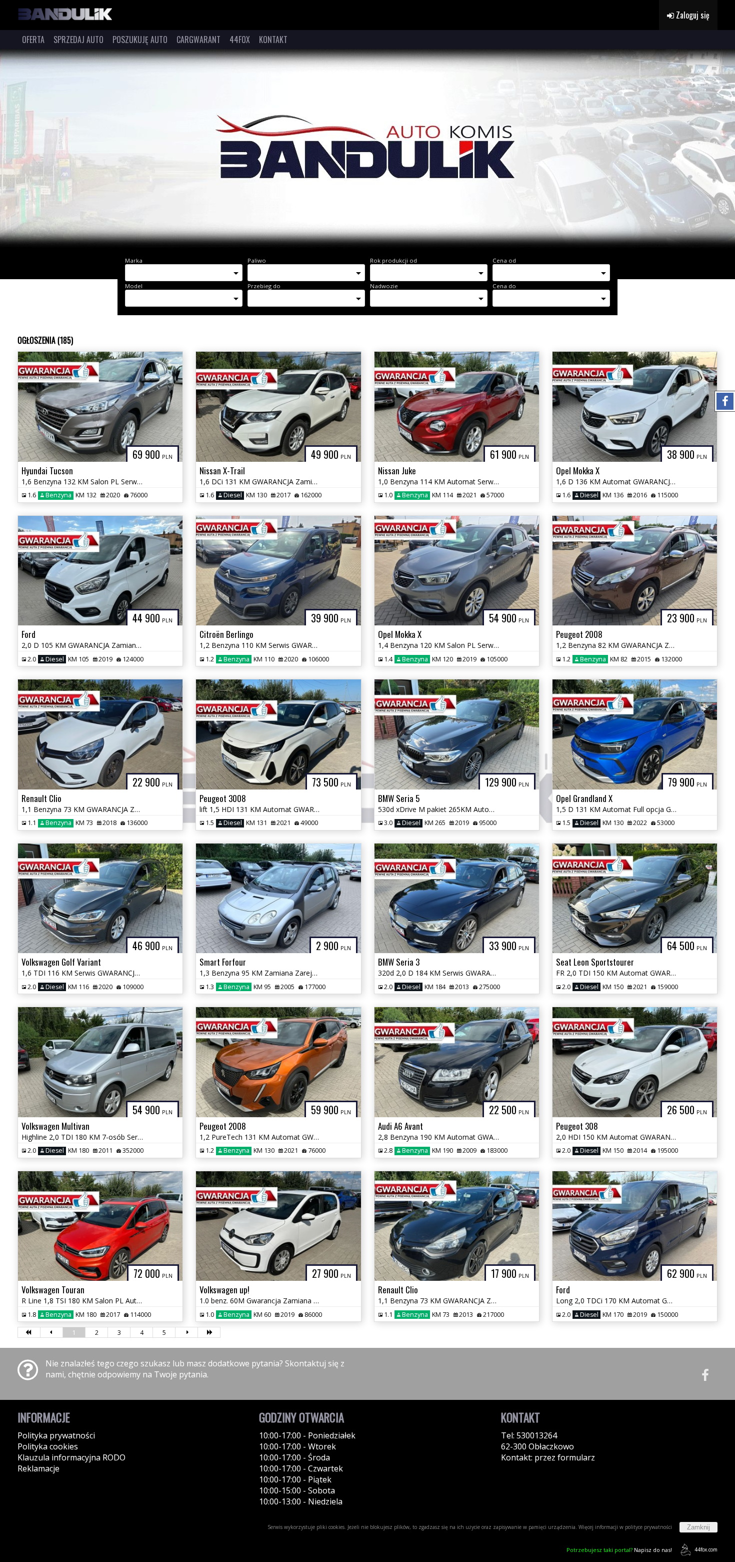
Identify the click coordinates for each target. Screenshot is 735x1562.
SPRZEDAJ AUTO (79, 40)
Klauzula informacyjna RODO (72, 1457)
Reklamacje (39, 1468)
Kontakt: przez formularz (548, 1457)
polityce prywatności (648, 1526)
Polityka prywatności (56, 1435)
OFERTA (33, 40)
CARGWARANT (198, 40)
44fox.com (706, 1549)
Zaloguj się (692, 15)
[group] (367, 149)
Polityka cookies (48, 1446)
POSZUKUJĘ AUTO (140, 40)
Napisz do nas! (619, 1549)
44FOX (240, 40)
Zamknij (698, 1527)
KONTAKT (273, 40)
